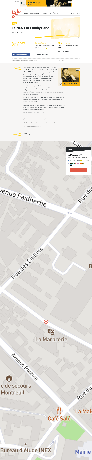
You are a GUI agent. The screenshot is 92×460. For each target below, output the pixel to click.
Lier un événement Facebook (53, 119)
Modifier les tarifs (65, 60)
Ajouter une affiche (72, 38)
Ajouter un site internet (31, 122)
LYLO (16, 13)
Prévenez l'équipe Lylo (24, 60)
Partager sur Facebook (22, 54)
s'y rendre (42, 54)
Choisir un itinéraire (78, 170)
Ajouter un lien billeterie (52, 122)
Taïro (25, 134)
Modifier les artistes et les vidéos (33, 126)
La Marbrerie (40, 43)
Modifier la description (31, 119)
